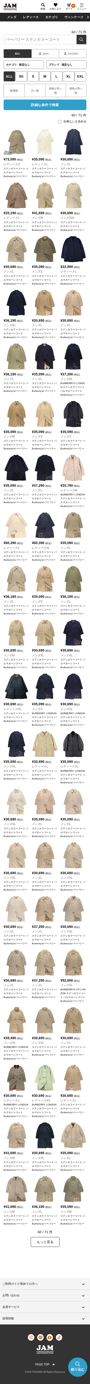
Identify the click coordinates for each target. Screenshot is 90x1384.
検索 (81, 39)
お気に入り (55, 8)
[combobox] (45, 39)
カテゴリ (51, 17)
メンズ (12, 17)
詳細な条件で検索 (45, 105)
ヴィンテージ (74, 17)
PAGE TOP (42, 1364)
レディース (31, 17)
